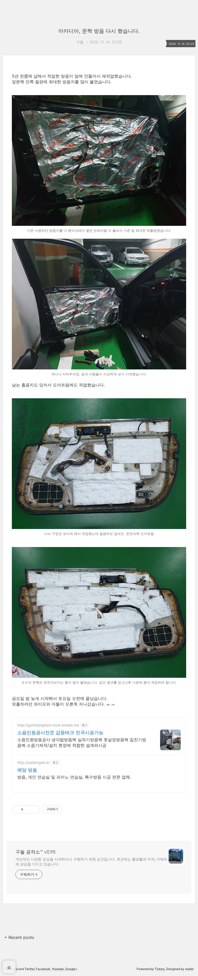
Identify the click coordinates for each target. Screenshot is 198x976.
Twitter (29, 969)
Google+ (71, 969)
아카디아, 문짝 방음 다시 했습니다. (99, 31)
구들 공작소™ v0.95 (35, 852)
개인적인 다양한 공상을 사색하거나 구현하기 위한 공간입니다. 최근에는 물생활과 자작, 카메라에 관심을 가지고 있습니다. (91, 861)
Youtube (58, 969)
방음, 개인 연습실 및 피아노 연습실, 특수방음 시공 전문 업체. (74, 777)
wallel (189, 969)
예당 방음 (27, 770)
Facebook (43, 969)
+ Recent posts (19, 937)
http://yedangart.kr (33, 762)
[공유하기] (28, 809)
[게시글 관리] (34, 809)
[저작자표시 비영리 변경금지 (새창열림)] (69, 809)
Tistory (160, 969)
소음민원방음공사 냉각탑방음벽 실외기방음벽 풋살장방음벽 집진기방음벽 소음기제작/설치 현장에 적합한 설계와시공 (81, 742)
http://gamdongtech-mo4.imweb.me (48, 725)
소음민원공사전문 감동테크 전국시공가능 (60, 732)
